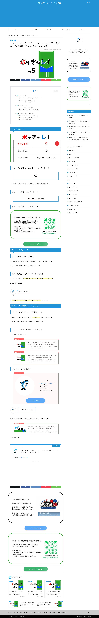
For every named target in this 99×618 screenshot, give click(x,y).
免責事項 (22, 616)
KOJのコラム (72, 154)
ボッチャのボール (73, 194)
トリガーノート (73, 176)
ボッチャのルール (73, 198)
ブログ (70, 179)
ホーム (16, 29)
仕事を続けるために (74, 205)
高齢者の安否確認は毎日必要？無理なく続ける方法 (79, 116)
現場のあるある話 (73, 212)
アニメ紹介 (49, 29)
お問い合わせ (82, 29)
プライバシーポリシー (13, 616)
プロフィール (36, 400)
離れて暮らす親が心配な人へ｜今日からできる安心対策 (79, 122)
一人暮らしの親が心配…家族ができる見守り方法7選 (79, 133)
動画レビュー (72, 209)
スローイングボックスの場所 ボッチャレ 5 (30, 98)
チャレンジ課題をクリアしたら (26, 113)
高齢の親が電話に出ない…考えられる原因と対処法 (79, 127)
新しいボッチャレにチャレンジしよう (28, 117)
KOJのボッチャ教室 (49, 2)
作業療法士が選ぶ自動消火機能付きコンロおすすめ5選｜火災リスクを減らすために (79, 138)
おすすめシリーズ (66, 29)
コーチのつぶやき (73, 172)
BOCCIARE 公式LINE (35, 244)
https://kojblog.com (22, 457)
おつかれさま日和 (73, 168)
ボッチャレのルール (23, 105)
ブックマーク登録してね (25, 119)
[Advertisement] (49, 17)
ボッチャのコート (73, 190)
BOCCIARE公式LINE (35, 569)
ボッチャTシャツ (73, 187)
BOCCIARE (13, 40)
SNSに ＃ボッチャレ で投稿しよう (28, 115)
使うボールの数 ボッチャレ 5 (27, 100)
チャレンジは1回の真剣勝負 (26, 107)
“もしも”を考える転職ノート (76, 146)
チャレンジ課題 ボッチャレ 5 (27, 102)
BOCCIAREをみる (35, 528)
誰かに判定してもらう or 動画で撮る (29, 109)
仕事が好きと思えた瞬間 (75, 201)
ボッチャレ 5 (22, 95)
